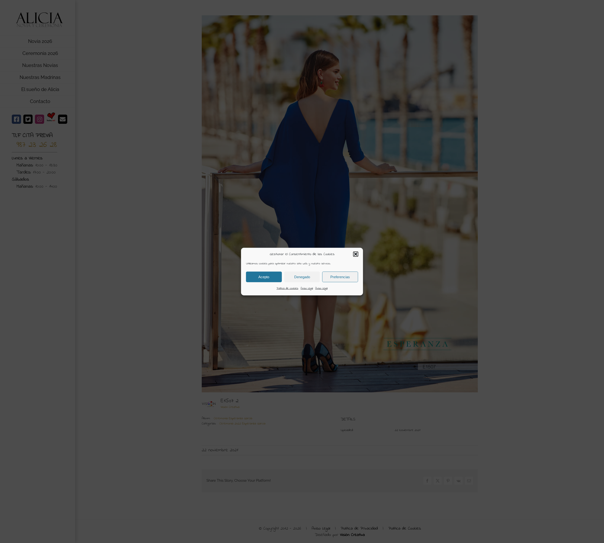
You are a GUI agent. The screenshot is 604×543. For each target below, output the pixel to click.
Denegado (302, 277)
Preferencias (340, 277)
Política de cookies (287, 288)
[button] (355, 254)
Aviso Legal (307, 288)
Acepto (263, 277)
